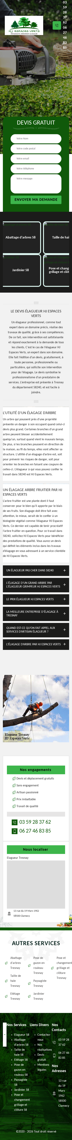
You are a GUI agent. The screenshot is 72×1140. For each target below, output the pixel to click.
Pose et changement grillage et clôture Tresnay (62, 968)
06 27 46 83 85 (65, 38)
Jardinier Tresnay (38, 996)
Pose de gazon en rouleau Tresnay (39, 966)
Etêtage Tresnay (15, 996)
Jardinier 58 (21, 1089)
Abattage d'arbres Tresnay (16, 963)
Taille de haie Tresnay (15, 981)
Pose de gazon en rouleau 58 (21, 1069)
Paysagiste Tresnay (39, 983)
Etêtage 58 (21, 1059)
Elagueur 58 (21, 1034)
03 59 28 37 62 (65, 12)
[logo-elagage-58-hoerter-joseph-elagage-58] (24, 25)
